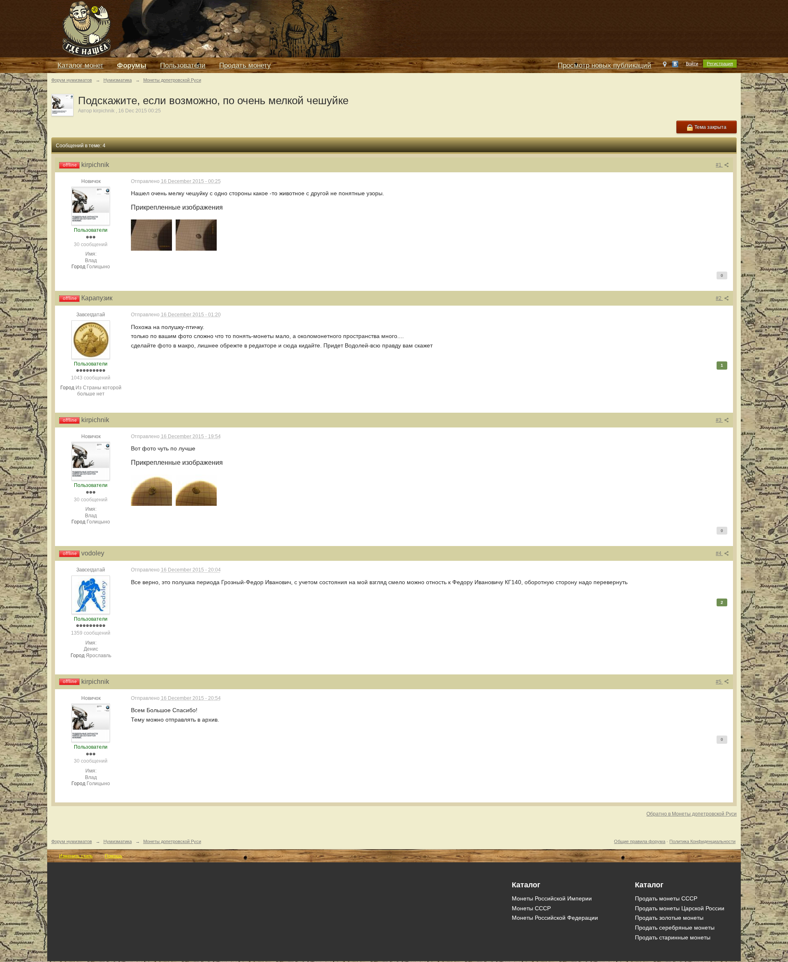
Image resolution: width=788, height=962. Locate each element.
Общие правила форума (639, 841)
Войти (692, 63)
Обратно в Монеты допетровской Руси (691, 814)
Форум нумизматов (71, 841)
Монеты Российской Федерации (555, 917)
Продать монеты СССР (666, 898)
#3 (719, 420)
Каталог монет (80, 65)
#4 (719, 553)
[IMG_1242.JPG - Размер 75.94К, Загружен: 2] (196, 235)
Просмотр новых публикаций (604, 65)
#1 (719, 165)
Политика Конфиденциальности (702, 841)
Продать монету (245, 65)
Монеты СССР (531, 908)
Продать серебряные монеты (675, 927)
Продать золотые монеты (669, 917)
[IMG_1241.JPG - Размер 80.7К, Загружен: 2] (151, 235)
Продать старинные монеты (672, 937)
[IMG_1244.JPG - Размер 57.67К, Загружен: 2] (151, 490)
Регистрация (720, 63)
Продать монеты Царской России (679, 908)
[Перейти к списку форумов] (236, 28)
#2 (719, 298)
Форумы (132, 65)
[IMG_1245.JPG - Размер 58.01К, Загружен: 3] (196, 490)
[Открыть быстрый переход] (665, 66)
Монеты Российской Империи (552, 898)
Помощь (113, 855)
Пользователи (183, 65)
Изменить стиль (76, 855)
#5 (719, 682)
